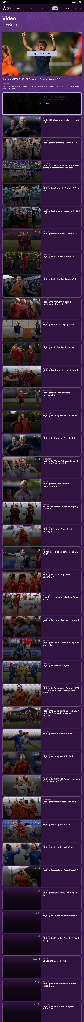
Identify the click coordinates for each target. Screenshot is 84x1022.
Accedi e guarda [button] (43, 54)
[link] (20, 8)
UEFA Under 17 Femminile (6, 8)
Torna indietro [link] (9, 29)
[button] (43, 8)
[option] (42, 103)
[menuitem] (20, 8)
